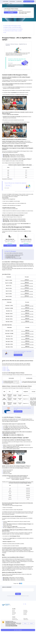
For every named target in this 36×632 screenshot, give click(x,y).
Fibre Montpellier (25, 611)
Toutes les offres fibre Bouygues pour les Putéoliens (13, 29)
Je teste (11, 12)
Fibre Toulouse (14, 613)
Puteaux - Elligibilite (6, 370)
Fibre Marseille (14, 612)
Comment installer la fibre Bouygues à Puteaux (12, 25)
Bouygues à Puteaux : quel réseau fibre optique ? (13, 27)
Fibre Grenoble (25, 612)
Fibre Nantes (25, 613)
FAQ (5, 32)
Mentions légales (25, 618)
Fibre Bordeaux (25, 610)
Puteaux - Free (5, 368)
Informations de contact (15, 619)
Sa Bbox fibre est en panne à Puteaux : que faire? (13, 30)
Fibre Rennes (25, 614)
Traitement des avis (25, 619)
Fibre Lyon (13, 611)
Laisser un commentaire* (7, 587)
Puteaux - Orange (6, 369)
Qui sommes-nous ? (14, 618)
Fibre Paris (13, 610)
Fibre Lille (13, 614)
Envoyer (18, 593)
